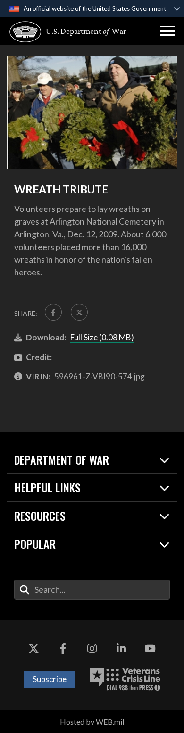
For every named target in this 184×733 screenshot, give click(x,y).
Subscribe (50, 679)
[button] (167, 31)
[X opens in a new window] (34, 649)
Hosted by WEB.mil (92, 721)
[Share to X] (79, 312)
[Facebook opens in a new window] (63, 649)
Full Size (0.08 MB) (102, 337)
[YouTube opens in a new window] (150, 649)
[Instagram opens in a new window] (92, 649)
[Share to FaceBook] (53, 312)
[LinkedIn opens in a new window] (121, 649)
